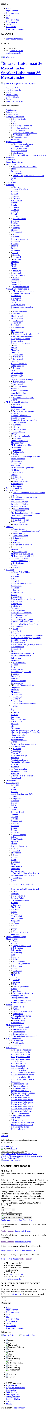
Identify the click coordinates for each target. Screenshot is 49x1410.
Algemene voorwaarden (15, 1388)
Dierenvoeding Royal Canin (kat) (24, 624)
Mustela (16, 973)
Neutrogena (17, 878)
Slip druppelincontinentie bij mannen (25, 513)
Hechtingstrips (18, 327)
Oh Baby (16, 980)
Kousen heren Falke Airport (22, 1097)
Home (8, 8)
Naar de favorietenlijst (9, 1259)
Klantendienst (11, 1390)
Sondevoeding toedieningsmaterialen (25, 456)
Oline (13, 887)
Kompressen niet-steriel (20, 339)
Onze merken (11, 22)
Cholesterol (17, 606)
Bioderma (15, 801)
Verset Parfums (17, 918)
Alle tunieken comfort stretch (22, 1075)
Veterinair (15, 758)
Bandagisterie (16, 604)
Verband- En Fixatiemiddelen (17, 289)
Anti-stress (15, 588)
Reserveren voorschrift (15, 29)
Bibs (13, 955)
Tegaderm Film (17, 375)
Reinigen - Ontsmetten (15, 117)
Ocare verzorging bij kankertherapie (25, 889)
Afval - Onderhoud (13, 1038)
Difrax (15, 959)
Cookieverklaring (13, 1399)
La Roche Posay (17, 871)
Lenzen (16, 674)
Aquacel (14, 194)
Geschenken (11, 182)
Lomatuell (17, 257)
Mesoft (14, 348)
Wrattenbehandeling (19, 771)
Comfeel (14, 212)
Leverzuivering (17, 683)
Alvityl (14, 595)
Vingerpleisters (19, 382)
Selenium (14, 724)
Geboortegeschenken (21, 964)
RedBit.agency (19, 1408)
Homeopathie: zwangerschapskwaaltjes (26, 644)
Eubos (13, 837)
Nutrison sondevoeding (20, 561)
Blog (8, 15)
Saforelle (14, 903)
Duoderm (15, 221)
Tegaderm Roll (17, 373)
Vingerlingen (18, 479)
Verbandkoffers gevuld (22, 1016)
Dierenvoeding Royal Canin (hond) (25, 622)
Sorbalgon (15, 280)
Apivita (14, 787)
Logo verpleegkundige (22, 436)
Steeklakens (15, 465)
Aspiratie (16, 404)
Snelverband (18, 359)
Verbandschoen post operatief (24, 1036)
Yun (14, 930)
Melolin (16, 345)
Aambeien (15, 574)
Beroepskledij (11, 1047)
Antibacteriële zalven (19, 189)
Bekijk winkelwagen (23, 1231)
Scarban (16, 277)
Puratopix (15, 893)
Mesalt (13, 266)
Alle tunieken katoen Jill (20, 1077)
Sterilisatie (15, 470)
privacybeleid (16, 1294)
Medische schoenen (14, 1025)
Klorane (14, 857)
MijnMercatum (12, 11)
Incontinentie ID (18, 499)
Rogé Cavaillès (19, 896)
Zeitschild (15, 934)
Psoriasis (14, 715)
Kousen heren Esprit (21, 1095)
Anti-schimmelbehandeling (21, 583)
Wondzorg (10, 185)
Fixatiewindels (17, 318)
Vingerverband (17, 384)
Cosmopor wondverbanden (22, 307)
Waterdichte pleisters (19, 393)
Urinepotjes (17, 477)
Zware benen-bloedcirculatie (24, 776)
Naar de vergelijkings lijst (25, 1250)
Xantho (14, 927)
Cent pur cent (16, 821)
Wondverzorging (20, 769)
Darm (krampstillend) (19, 615)
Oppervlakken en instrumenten (25, 132)
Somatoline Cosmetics (21, 900)
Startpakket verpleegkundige (22, 468)
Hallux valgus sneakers (22, 1027)
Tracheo (14, 474)
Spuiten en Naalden (14, 142)
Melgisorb (17, 259)
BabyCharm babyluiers (22, 946)
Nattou (15, 977)
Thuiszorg (10, 527)
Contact (9, 24)
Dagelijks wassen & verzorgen (25, 497)
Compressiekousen (20, 1086)
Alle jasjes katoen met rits (21, 1061)
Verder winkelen (7, 1231)
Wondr (16, 923)
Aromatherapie (17, 592)
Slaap (13, 726)
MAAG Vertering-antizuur (23, 685)
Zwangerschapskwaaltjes (23, 993)
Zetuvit (14, 400)
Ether (15, 123)
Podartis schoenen (20, 1029)
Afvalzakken (18, 1041)
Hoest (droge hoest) (19, 640)
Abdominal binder (18, 409)
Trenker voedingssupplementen (23, 744)
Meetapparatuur (17, 443)
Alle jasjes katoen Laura (20, 1059)
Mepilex (14, 268)
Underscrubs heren (18, 1129)
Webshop (5, 1156)
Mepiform (15, 262)
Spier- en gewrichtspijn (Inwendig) (25, 730)
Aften (13, 579)
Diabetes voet (16, 617)
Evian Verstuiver (17, 839)
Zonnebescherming (20, 932)
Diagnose (17, 425)
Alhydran (15, 196)
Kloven (14, 667)
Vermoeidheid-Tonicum (20, 762)
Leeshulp (14, 549)
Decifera (14, 223)
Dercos (14, 828)
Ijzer (14, 651)
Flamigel (16, 228)
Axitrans (14, 792)
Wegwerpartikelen (20, 481)
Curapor (14, 309)
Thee (15, 742)
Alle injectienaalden (19, 148)
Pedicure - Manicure (14, 488)
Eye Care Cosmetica (19, 846)
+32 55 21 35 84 (16, 51)
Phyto (15, 891)
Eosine (15, 628)
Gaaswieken (16, 323)
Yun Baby (17, 991)
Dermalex (15, 832)
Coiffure (14, 816)
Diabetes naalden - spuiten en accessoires (29, 155)
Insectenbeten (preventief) (21, 656)
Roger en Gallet (17, 898)
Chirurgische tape (18, 305)
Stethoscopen (16, 461)
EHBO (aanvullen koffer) (23, 1011)
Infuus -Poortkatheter (14, 162)
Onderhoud (17, 1045)
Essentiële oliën (19, 961)
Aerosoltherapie (19, 529)
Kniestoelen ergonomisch (21, 672)
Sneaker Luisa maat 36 (10, 1158)
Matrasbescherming (21, 508)
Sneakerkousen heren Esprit (22, 1124)
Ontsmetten (17, 173)
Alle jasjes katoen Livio (20, 1057)
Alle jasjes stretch (18, 1066)
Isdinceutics (16, 853)
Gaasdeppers (18, 320)
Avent (15, 941)
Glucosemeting (19, 431)
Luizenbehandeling (18, 681)
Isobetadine (15, 250)
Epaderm (14, 841)
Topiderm (16, 905)
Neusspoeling (16, 701)
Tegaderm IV (16, 377)
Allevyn (16, 187)
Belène (14, 805)
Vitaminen (17, 749)
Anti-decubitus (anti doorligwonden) (25, 531)
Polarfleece (15, 1118)
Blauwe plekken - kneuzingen (23, 599)
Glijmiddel (15, 633)
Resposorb (17, 273)
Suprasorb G (16, 284)
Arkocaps (15, 590)
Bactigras (16, 198)
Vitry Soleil (15, 921)
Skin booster (18, 721)
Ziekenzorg (17, 486)
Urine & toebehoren (21, 520)
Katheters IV (11, 160)
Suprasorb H (16, 282)
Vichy (15, 914)
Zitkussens (17, 567)
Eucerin (14, 844)
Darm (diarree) (19, 610)
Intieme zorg (16, 658)
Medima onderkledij (21, 1113)
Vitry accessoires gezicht (21, 755)
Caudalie (14, 819)
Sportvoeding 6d (17, 737)
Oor (12, 708)
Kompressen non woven (20, 343)
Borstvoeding (16, 952)
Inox (14, 169)
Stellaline (14, 361)
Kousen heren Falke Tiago (21, 1111)
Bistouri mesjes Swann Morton (25, 166)
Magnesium (15, 687)
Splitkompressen (17, 366)
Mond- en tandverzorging (16, 937)
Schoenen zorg (18, 1120)
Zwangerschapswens (19, 998)
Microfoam (15, 350)
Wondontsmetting (20, 137)
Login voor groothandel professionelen (16, 1220)
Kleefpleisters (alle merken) (22, 336)
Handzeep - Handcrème (22, 126)
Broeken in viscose (20, 1084)
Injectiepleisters (18, 332)
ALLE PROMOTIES (21, 572)
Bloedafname (18, 153)
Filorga (15, 848)
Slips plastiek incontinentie (21, 515)
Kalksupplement (19, 662)
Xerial (15, 925)
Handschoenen (12, 114)
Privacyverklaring (13, 1397)
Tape (13, 370)
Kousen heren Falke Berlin (21, 1109)
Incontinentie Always (19, 502)
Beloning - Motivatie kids (21, 416)
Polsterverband (18, 357)
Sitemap (9, 1403)
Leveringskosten (12, 1394)
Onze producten (12, 20)
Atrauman (15, 191)
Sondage (16, 454)
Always (14, 495)
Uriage (15, 909)
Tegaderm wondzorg (21, 286)
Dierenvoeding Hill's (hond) (22, 619)
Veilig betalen (11, 1392)
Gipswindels (16, 325)
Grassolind (17, 232)
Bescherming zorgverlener (23, 411)
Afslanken (15, 576)
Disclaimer (10, 1401)
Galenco (16, 850)
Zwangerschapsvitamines (21, 1000)
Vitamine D (15, 764)
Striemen (16, 982)
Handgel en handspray (20, 128)
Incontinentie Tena (18, 506)
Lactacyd (16, 862)
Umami (14, 912)
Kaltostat (16, 255)
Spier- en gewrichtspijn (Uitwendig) (25, 733)
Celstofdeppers (17, 300)
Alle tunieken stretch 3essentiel (23, 1072)
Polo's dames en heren (21, 1115)
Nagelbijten (15, 699)
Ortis (13, 710)
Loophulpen (17, 547)
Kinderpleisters (17, 341)
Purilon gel (17, 271)
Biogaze (14, 203)
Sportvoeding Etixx (19, 739)
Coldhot (16, 1009)
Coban (13, 302)
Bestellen (4, 1136)
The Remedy (16, 907)
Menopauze (15, 692)
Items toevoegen (7, 1146)
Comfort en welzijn (20, 536)
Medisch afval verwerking (21, 445)
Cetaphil (14, 814)
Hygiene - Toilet (12, 490)
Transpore (17, 368)
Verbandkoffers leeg (19, 1018)
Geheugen (17, 631)
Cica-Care (15, 209)
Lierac (13, 864)
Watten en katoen (20, 386)
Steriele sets (10, 157)
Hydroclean (15, 241)
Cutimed (14, 216)
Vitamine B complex (19, 753)
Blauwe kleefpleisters (21, 293)
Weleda (14, 989)
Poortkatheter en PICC (22, 135)
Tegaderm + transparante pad (22, 379)
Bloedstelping (16, 413)
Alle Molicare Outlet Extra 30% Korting (29, 493)
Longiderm (15, 869)
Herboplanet (16, 649)
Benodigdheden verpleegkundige (24, 420)
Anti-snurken (16, 585)
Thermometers (18, 472)
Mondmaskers (16, 447)
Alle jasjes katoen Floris (20, 1054)
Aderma (16, 785)
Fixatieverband (17, 316)
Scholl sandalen (19, 1032)
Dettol (13, 121)
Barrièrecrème (16, 200)
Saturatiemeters (17, 463)
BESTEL (28, 1217)
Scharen (14, 180)
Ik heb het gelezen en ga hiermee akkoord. (24, 1294)
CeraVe (16, 807)
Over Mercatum (12, 13)
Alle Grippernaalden (19, 151)
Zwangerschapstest (18, 995)
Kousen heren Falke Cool (21, 1104)
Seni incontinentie (18, 518)
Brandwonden (16, 601)
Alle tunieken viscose (19, 1070)
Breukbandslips (19, 533)
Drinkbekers (18, 538)
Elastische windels (20, 311)
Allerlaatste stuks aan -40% (22, 794)
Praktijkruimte (18, 452)
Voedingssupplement (19, 760)
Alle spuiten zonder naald (23, 144)
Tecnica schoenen (20, 1034)
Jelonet (15, 253)
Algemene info (12, 1385)
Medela (14, 975)
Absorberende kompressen (23, 291)
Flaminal (14, 230)
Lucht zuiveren (19, 130)
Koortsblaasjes (17, 669)
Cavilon (16, 207)
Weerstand (15, 773)
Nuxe (13, 882)
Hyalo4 (16, 234)
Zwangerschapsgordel (20, 1002)
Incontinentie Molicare (20, 504)
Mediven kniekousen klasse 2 (22, 556)
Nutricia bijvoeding (20, 558)
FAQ (8, 17)
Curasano (15, 810)
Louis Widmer (16, 866)
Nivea (13, 880)
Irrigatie (15, 434)
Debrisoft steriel (19, 219)
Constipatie (15, 608)
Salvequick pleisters (19, 364)
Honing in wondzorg (19, 239)
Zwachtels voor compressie (23, 397)
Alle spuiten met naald (20, 146)
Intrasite (15, 246)
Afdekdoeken (16, 407)
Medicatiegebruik (20, 551)
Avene (13, 789)
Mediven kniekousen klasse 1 (22, 554)
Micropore (15, 352)
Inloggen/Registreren (14, 39)
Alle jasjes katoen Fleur (22, 1050)
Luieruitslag (17, 970)
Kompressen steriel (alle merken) (26, 334)
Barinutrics (17, 597)
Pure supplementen (18, 719)
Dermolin (15, 826)
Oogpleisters (18, 354)
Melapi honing (17, 694)
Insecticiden (15, 660)
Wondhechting (17, 484)
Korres (13, 860)
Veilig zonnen (11, 110)
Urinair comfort (19, 746)
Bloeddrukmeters (18, 418)
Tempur (14, 565)
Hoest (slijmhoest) (18, 642)
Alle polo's (15, 1081)
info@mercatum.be (13, 53)
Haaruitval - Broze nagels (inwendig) (27, 635)
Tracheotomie (18, 563)
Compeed (17, 298)
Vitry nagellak (16, 916)
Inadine (14, 248)
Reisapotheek (11, 112)
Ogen (15, 705)
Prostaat (16, 712)
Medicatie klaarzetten (19, 441)
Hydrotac (14, 243)
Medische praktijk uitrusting (17, 402)
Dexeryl (14, 830)
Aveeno (14, 796)
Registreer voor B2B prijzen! (25, 83)
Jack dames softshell (20, 1088)
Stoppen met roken (18, 735)
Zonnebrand (16, 778)
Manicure (17, 438)
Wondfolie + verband (19, 391)
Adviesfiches (11, 27)
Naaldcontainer (19, 1043)
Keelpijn (14, 665)
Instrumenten (11, 164)
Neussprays (17, 696)
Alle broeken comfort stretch (22, 1079)
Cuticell (14, 214)
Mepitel (14, 264)
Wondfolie (15, 388)
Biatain (14, 205)
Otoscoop (17, 450)
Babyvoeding (16, 950)
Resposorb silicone (18, 275)
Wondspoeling (16, 139)
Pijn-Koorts (15, 717)
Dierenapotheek (17, 626)
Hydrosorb (15, 237)
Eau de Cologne (19, 835)
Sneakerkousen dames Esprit (22, 1122)
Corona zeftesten (19, 422)
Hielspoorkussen (17, 647)
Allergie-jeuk (16, 581)
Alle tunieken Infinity (19, 1068)
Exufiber (16, 225)
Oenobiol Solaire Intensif (23, 884)
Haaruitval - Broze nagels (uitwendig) (26, 638)
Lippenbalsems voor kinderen (23, 875)
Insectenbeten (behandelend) (22, 653)
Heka (13, 330)
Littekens (14, 678)
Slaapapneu (15, 728)
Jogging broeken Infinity (21, 1091)
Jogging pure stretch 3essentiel (23, 1093)
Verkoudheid (16, 751)
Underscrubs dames (21, 1127)
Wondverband (16, 395)
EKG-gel (16, 427)
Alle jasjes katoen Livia (20, 1052)
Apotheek (10, 570)
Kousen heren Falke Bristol (22, 1100)
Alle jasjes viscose (18, 1063)
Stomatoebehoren (20, 511)
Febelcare (16, 314)
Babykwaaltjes (17, 948)
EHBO (9, 1004)
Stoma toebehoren (18, 459)
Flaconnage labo (19, 429)
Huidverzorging (12, 783)
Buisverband (16, 296)
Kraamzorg (17, 966)
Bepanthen (17, 798)
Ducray (16, 823)
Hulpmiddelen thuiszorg (22, 545)
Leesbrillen (15, 676)
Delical (14, 540)
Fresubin (16, 542)
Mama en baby (12, 939)
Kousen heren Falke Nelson (22, 1106)
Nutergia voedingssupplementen (24, 703)
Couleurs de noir (17, 812)
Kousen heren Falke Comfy (22, 1102)
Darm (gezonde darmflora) (21, 613)
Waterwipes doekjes (21, 986)
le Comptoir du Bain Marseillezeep (25, 873)
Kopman (16, 855)
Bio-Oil (14, 803)
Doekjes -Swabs (19, 119)
